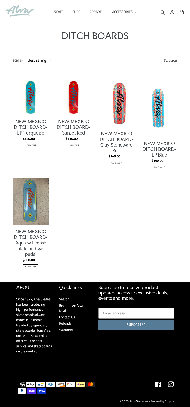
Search (64, 299)
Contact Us (67, 317)
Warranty (66, 329)
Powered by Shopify (162, 401)
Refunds (65, 323)
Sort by (18, 61)
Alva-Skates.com (140, 401)
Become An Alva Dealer (71, 308)
